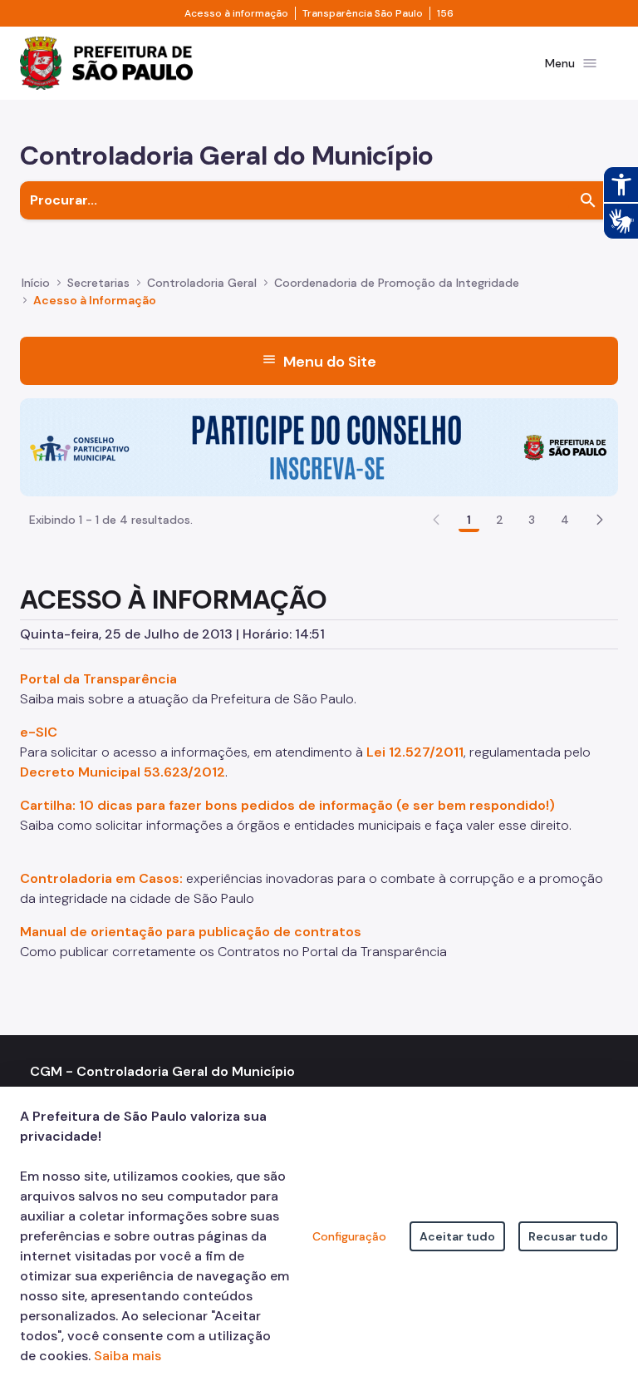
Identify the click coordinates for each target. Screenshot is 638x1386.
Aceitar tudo (457, 1236)
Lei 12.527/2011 (415, 752)
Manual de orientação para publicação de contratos (190, 931)
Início (36, 282)
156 (445, 13)
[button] (600, 519)
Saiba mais (127, 1355)
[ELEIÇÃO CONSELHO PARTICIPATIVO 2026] (319, 446)
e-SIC (38, 732)
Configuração (349, 1236)
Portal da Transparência (98, 679)
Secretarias (98, 282)
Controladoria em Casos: (101, 878)
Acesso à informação (236, 13)
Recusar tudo (568, 1236)
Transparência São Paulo (362, 13)
